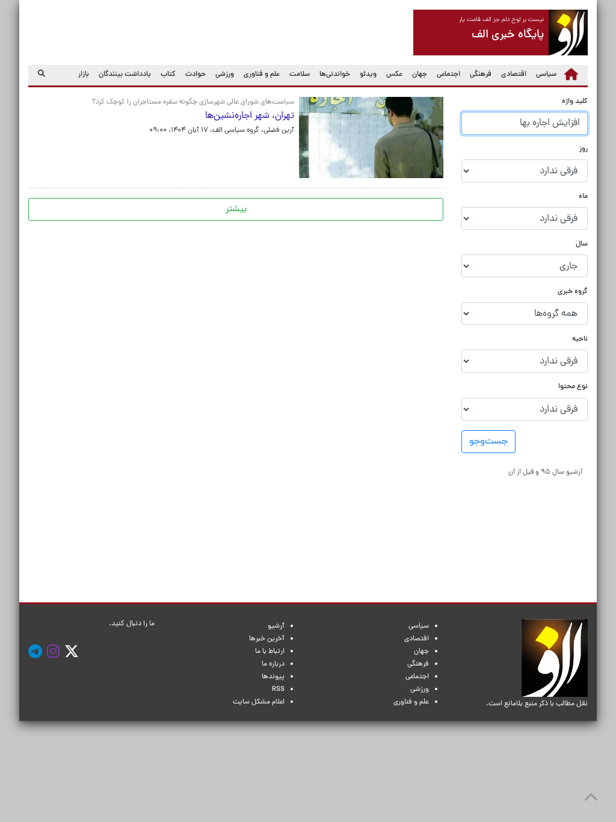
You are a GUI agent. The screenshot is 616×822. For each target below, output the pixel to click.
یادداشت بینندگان (125, 74)
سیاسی (546, 74)
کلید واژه (575, 102)
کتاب (168, 74)
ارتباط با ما (270, 651)
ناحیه (580, 340)
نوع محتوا (573, 387)
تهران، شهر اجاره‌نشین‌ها (249, 116)
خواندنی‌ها (334, 74)
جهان (419, 74)
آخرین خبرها (267, 639)
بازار (83, 74)
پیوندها (273, 677)
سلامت (299, 74)
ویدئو (368, 74)
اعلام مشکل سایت (259, 702)
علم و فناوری (262, 74)
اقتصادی (513, 74)
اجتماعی (448, 74)
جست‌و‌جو (488, 441)
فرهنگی (480, 74)
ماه (583, 197)
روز (583, 149)
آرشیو (276, 626)
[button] (545, 472)
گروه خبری (573, 292)
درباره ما (273, 664)
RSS (278, 689)
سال (582, 244)
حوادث (195, 74)
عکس (394, 74)
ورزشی (224, 74)
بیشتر (236, 209)
